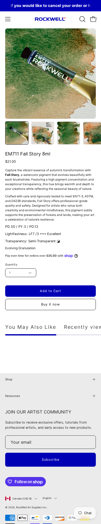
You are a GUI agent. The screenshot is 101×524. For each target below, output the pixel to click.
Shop (8, 379)
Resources (12, 396)
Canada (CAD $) (22, 498)
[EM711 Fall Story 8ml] (16, 133)
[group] (50, 5)
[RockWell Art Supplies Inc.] (50, 19)
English (47, 498)
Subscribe (51, 460)
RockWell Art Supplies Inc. (31, 507)
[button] (81, 19)
